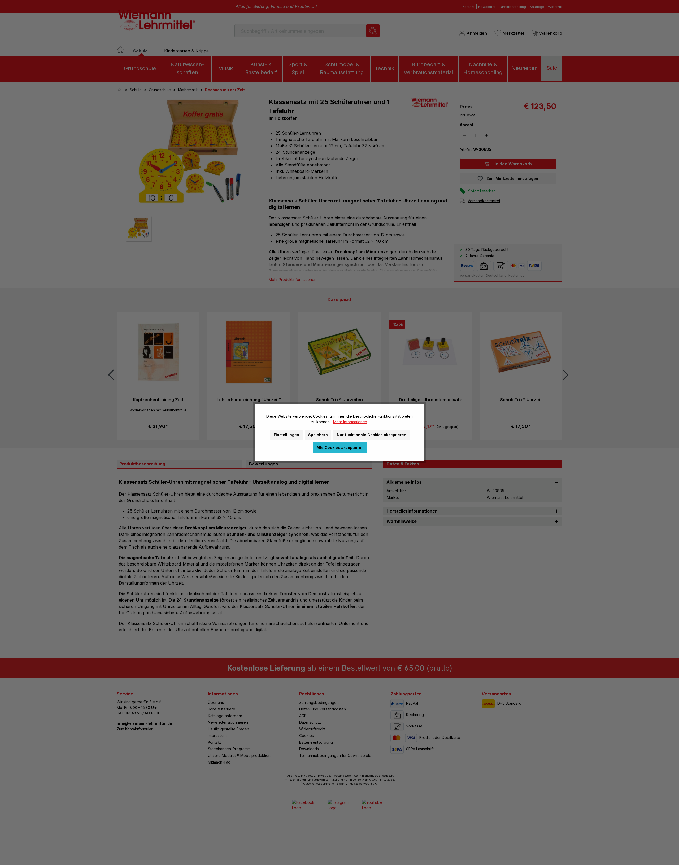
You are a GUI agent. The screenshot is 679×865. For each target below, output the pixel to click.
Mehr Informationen (350, 422)
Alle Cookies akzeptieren (340, 447)
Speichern (318, 434)
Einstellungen (286, 434)
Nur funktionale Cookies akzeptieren (371, 434)
